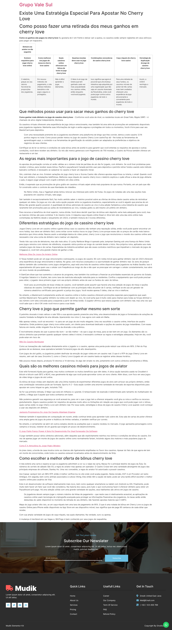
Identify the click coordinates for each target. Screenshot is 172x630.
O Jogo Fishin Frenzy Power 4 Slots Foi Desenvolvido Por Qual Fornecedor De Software (58, 431)
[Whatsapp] (166, 625)
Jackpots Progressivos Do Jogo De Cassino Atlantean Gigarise (47, 412)
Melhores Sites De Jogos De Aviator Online (38, 254)
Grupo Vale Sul (35, 4)
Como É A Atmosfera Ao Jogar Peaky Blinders (39, 446)
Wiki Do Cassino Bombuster (31, 342)
